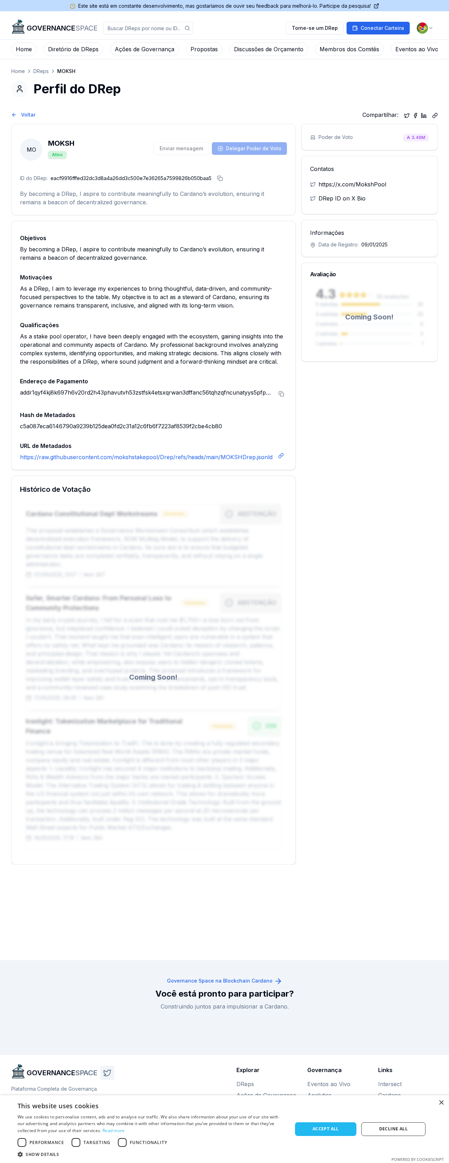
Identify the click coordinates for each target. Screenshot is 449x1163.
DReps (41, 71)
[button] (151, 1154)
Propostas (204, 49)
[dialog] (224, 1129)
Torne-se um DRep (315, 28)
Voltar (28, 115)
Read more (113, 1131)
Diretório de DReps (73, 49)
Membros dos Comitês (349, 49)
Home (24, 49)
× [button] (441, 1102)
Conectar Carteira (382, 28)
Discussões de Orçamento (268, 49)
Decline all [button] (393, 1129)
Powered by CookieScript (417, 1159)
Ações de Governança (144, 49)
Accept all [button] (326, 1129)
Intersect (390, 1084)
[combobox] (425, 28)
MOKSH (66, 71)
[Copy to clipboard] (435, 115)
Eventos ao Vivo (416, 49)
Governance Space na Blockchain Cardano (220, 981)
